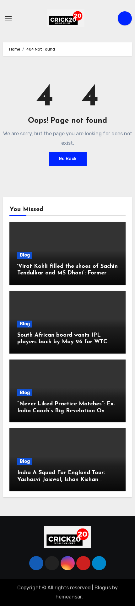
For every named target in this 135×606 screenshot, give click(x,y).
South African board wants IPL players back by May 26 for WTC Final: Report (62, 342)
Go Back (68, 158)
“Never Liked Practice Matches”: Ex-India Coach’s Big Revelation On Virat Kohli (66, 410)
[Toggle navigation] (8, 18)
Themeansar (67, 597)
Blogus (102, 588)
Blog (25, 255)
